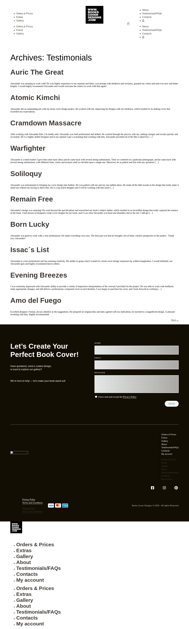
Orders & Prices (24, 13)
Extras (19, 17)
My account (166, 454)
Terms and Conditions (32, 503)
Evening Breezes (38, 275)
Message (99, 373)
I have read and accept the (117, 397)
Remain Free (31, 199)
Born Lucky (29, 224)
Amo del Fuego (35, 300)
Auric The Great (36, 72)
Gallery (20, 20)
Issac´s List (29, 250)
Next (175, 320)
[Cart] (128, 23)
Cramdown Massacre (46, 123)
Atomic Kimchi (35, 97)
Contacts (146, 17)
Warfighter (27, 148)
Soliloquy (26, 174)
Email (98, 358)
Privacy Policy (129, 397)
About (145, 10)
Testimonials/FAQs (152, 13)
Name (97, 343)
